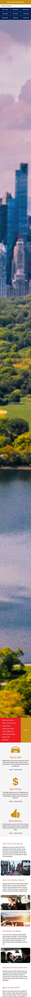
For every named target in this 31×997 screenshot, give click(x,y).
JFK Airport (15, 13)
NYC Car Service (7, 6)
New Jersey (5, 9)
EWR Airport (26, 9)
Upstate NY (15, 17)
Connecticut (26, 17)
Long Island (26, 13)
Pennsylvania (15, 9)
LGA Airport (5, 13)
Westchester (5, 17)
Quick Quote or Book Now (15, 2)
